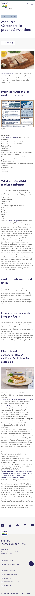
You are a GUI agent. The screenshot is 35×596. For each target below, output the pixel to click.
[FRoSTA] (4, 5)
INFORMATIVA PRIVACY (11, 574)
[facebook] (2, 525)
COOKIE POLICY (9, 578)
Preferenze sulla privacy (13, 582)
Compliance (8, 585)
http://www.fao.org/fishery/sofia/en (13, 477)
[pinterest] (25, 525)
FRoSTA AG (7, 561)
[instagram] (10, 525)
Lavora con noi (9, 571)
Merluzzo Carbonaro (12, 137)
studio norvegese (14, 220)
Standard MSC (5, 406)
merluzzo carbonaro (8, 74)
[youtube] (32, 525)
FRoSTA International (12, 564)
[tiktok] (17, 525)
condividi (8, 43)
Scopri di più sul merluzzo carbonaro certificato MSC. (17, 399)
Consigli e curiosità (9, 16)
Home (10, 8)
